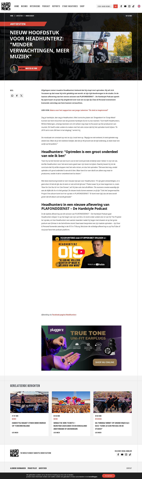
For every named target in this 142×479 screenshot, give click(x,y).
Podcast (46, 6)
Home (16, 6)
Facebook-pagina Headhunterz (64, 315)
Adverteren (43, 468)
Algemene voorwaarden (18, 468)
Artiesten (19, 16)
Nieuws (24, 6)
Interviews (35, 6)
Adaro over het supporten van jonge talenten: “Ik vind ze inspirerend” (79, 110)
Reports (56, 6)
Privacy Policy (32, 468)
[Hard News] (6, 6)
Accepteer (108, 476)
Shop (82, 6)
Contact (129, 468)
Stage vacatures (70, 6)
